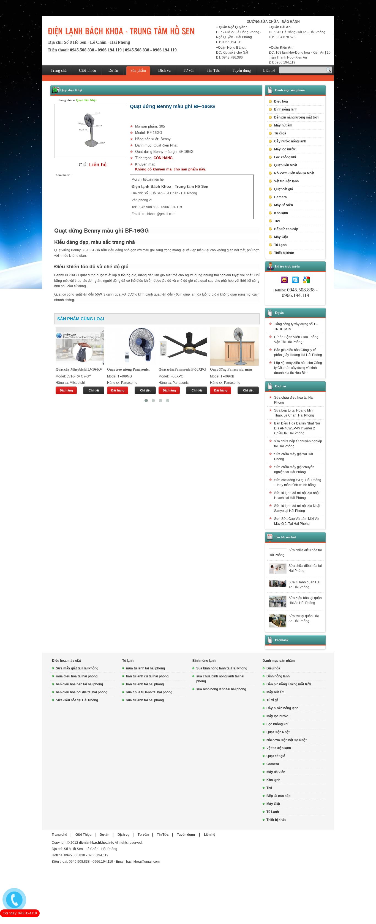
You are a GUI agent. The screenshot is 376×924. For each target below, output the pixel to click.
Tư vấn (188, 70)
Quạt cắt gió (283, 189)
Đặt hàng (66, 390)
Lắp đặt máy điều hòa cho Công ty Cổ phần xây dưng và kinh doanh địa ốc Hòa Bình (298, 368)
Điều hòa (273, 668)
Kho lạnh (281, 213)
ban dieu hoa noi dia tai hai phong (81, 692)
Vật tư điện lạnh (278, 748)
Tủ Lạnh (272, 812)
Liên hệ (269, 70)
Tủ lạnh (127, 661)
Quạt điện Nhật (86, 100)
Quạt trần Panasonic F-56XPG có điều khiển (182, 370)
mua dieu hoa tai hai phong (76, 676)
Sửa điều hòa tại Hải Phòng (77, 700)
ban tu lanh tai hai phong (145, 684)
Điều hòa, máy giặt (66, 661)
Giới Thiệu (87, 70)
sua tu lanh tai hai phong (145, 700)
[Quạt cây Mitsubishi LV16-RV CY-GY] (80, 346)
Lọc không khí (285, 157)
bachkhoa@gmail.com (158, 214)
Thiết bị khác (276, 820)
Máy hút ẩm (283, 125)
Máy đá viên (283, 205)
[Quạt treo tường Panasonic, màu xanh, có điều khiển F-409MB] (131, 346)
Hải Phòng (244, 37)
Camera (280, 197)
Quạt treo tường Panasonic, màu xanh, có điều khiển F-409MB (128, 370)
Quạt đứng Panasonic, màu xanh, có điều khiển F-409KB (232, 370)
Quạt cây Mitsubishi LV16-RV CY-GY (79, 370)
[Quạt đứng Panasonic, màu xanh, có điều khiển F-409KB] (234, 346)
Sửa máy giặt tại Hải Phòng (77, 668)
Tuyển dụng (241, 70)
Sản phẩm (138, 70)
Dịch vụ (164, 70)
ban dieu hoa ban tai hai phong (79, 684)
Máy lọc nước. (285, 149)
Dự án (113, 70)
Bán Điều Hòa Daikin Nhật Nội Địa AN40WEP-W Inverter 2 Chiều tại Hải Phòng (297, 428)
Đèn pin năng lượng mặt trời (296, 117)
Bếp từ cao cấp (286, 229)
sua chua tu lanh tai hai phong (149, 692)
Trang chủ (59, 70)
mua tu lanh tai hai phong (145, 668)
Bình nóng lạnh (204, 661)
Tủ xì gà (280, 133)
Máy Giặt (273, 804)
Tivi (269, 788)
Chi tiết (94, 390)
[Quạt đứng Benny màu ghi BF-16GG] (90, 157)
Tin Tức (213, 70)
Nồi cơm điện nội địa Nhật (294, 173)
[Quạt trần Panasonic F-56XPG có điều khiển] (183, 346)
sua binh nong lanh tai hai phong (221, 689)
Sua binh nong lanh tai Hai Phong (221, 668)
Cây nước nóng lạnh (290, 141)
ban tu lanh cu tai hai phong (147, 676)
